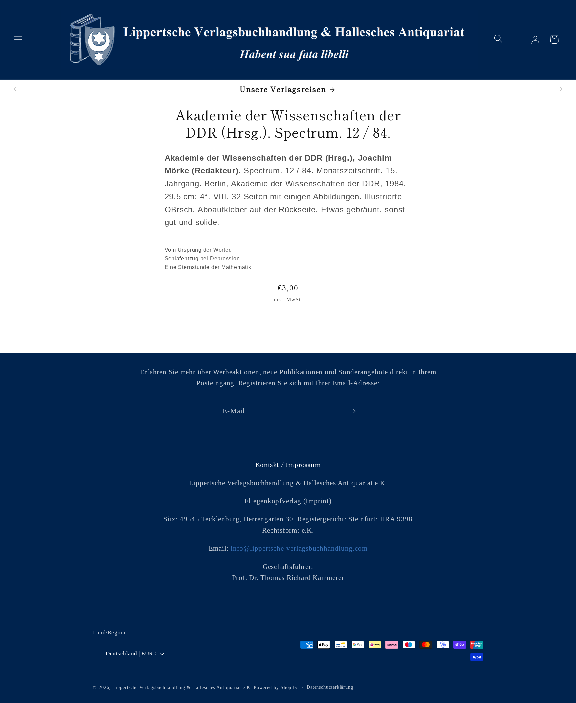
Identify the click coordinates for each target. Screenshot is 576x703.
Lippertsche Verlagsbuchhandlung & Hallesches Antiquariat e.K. (182, 687)
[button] (18, 39)
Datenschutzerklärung (330, 687)
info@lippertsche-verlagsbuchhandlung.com (299, 548)
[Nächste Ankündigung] (561, 88)
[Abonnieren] (352, 411)
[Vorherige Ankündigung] (14, 88)
